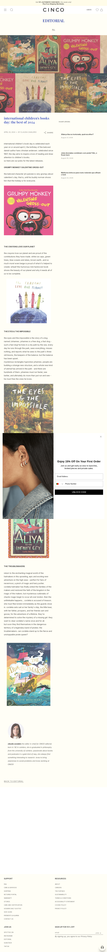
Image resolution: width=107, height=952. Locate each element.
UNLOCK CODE (79, 492)
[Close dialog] (100, 436)
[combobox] (59, 484)
